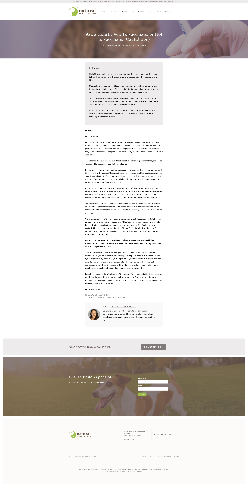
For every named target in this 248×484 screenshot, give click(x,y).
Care (132, 12)
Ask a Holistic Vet (98, 295)
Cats (144, 45)
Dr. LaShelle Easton (111, 45)
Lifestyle (141, 12)
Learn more (171, 1)
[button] (176, 11)
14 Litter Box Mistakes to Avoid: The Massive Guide (106, 297)
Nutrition (113, 12)
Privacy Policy (163, 456)
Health (103, 12)
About (158, 12)
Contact (175, 456)
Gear (150, 12)
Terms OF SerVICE (148, 456)
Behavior (124, 12)
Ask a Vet (168, 12)
